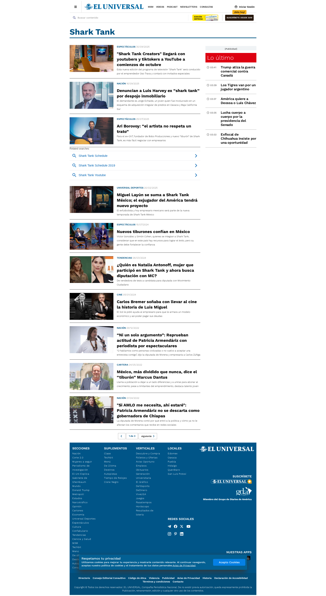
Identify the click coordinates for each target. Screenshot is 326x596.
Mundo (76, 486)
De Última (110, 465)
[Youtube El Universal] (188, 527)
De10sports (143, 486)
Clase (107, 453)
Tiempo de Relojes (115, 478)
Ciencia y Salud (81, 539)
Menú (75, 551)
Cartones (77, 510)
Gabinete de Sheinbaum (79, 480)
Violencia (154, 578)
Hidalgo (172, 465)
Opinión (77, 506)
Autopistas (110, 473)
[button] (239, 18)
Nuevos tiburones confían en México (153, 231)
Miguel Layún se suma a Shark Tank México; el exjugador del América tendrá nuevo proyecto (157, 200)
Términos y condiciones (156, 581)
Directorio (84, 578)
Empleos (141, 465)
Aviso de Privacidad (188, 578)
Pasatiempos (144, 502)
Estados (77, 498)
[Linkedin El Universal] (181, 534)
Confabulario (80, 530)
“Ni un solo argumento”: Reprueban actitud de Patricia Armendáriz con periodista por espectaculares (152, 340)
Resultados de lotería (144, 512)
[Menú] (76, 7)
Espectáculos (126, 46)
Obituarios (142, 469)
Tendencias (124, 257)
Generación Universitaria (143, 475)
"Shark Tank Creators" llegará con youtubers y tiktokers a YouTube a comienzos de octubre (151, 59)
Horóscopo (142, 506)
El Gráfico (142, 482)
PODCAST (172, 6)
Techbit (76, 547)
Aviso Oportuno (145, 461)
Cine (119, 294)
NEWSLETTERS (188, 6)
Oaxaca (172, 457)
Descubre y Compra (148, 453)
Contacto (178, 581)
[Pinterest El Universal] (175, 534)
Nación (121, 83)
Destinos (109, 469)
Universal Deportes (130, 187)
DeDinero (141, 490)
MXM (150, 6)
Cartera (122, 364)
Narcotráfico (79, 502)
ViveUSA (141, 494)
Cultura (76, 526)
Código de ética (137, 578)
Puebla (172, 461)
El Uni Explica (80, 473)
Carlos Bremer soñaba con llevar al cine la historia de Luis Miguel (157, 304)
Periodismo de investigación (81, 467)
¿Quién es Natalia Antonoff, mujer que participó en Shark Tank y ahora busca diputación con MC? (155, 270)
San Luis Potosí (177, 473)
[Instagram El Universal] (169, 534)
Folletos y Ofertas (147, 457)
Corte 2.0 (77, 457)
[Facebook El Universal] (175, 527)
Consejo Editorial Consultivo (109, 578)
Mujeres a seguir (82, 461)
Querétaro (174, 469)
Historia (207, 578)
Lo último (220, 57)
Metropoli (78, 494)
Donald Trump (80, 490)
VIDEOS (160, 6)
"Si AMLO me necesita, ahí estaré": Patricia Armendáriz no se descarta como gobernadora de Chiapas (158, 410)
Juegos (140, 498)
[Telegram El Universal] (169, 527)
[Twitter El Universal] (181, 527)
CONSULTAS (206, 6)
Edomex (173, 453)
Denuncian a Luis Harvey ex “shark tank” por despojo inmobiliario (158, 93)
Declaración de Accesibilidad (231, 578)
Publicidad (168, 578)
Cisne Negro (111, 482)
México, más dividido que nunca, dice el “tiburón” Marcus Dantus (157, 374)
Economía (78, 514)
